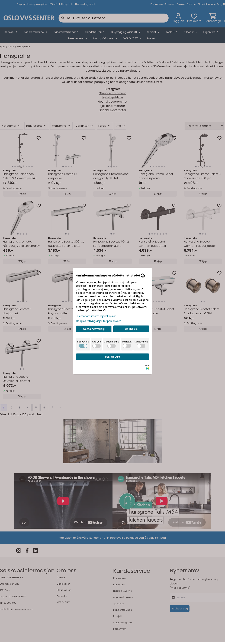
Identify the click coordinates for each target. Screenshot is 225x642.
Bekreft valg (112, 356)
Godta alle (131, 329)
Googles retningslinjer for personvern (98, 321)
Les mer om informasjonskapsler (96, 316)
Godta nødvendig (94, 329)
